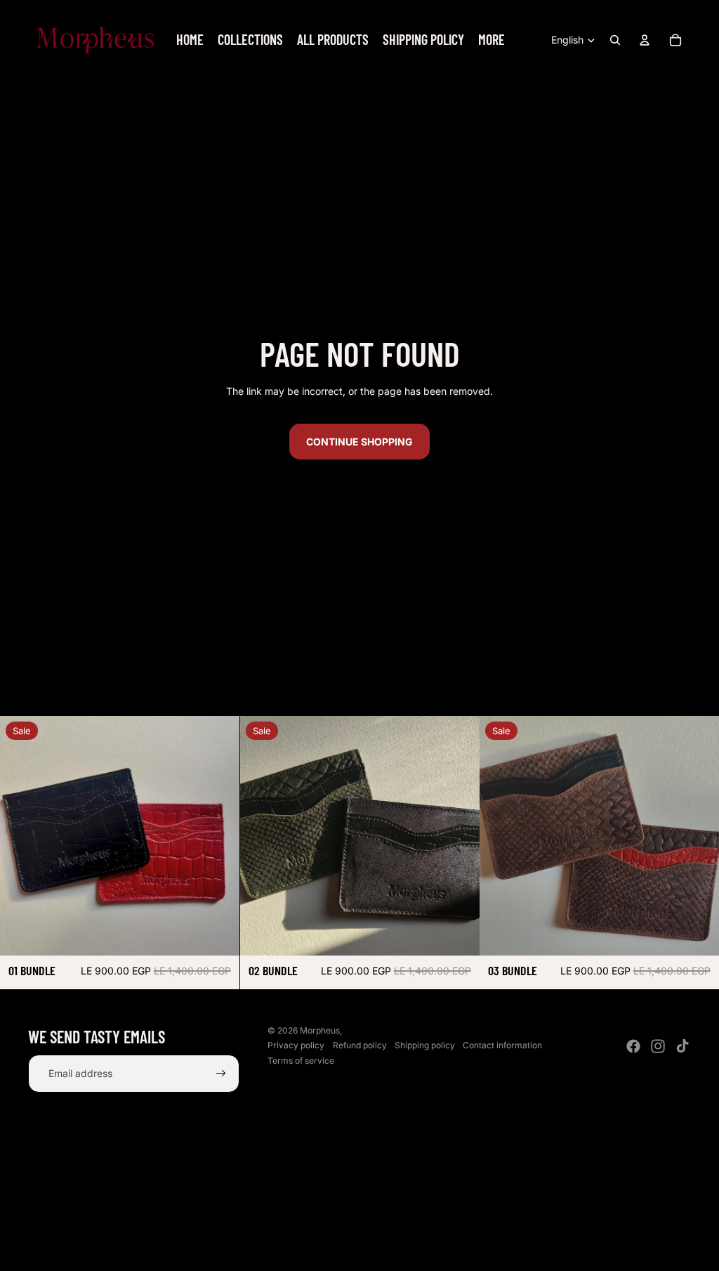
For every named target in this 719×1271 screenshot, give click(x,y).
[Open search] (615, 40)
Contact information (502, 1045)
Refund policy (360, 1045)
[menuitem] (190, 40)
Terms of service (301, 1060)
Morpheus (320, 1030)
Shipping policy (425, 1045)
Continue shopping (359, 442)
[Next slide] (218, 835)
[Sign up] (221, 1073)
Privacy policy (296, 1045)
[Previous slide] (21, 835)
